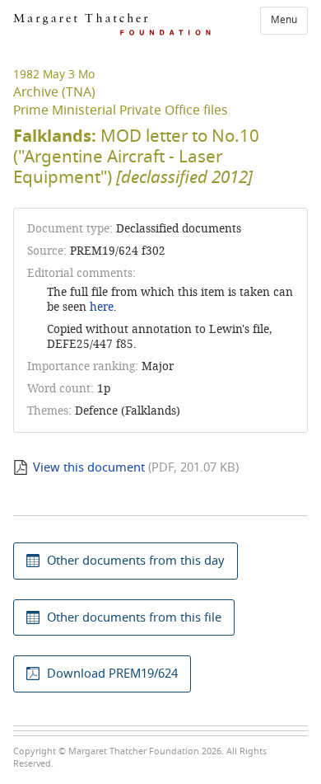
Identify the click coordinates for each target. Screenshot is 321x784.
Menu (284, 19)
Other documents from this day (136, 561)
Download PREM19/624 (112, 673)
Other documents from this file (134, 617)
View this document (89, 467)
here (102, 307)
